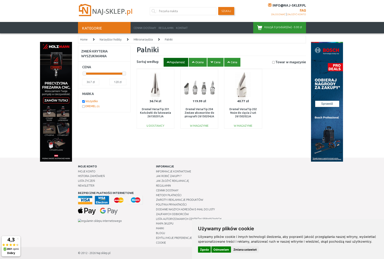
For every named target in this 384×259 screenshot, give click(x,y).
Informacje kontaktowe (173, 171)
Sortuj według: (148, 61)
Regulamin (166, 28)
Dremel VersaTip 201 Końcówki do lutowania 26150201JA (155, 113)
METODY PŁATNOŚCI (168, 195)
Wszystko (91, 101)
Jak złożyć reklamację (172, 180)
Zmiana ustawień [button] (245, 249)
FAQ (303, 10)
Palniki (169, 39)
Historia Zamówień (91, 176)
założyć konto (296, 14)
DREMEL (92, 106)
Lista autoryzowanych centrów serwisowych (188, 218)
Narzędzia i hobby (111, 39)
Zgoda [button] (204, 249)
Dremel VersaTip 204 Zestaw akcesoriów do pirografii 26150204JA (199, 113)
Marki (160, 228)
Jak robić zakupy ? (168, 176)
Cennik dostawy (145, 28)
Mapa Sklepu (164, 223)
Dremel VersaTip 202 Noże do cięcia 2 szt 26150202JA (243, 113)
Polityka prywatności (171, 204)
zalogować (278, 14)
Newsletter (86, 185)
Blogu (160, 233)
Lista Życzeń (86, 180)
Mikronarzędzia (143, 39)
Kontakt (182, 28)
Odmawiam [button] (221, 249)
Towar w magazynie (290, 62)
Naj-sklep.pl (103, 253)
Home (84, 39)
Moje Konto (86, 171)
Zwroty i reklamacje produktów (179, 199)
